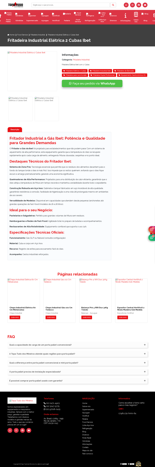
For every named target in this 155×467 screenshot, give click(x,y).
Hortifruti (56, 20)
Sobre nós (86, 406)
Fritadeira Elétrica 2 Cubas (76, 71)
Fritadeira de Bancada (125, 71)
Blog (145, 20)
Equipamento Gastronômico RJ (133, 75)
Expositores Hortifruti (125, 313)
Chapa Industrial (16, 313)
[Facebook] (138, 5)
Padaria (67, 20)
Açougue (45, 20)
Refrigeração (90, 20)
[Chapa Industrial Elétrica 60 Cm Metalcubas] (24, 290)
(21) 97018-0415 (52, 409)
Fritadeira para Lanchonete (76, 75)
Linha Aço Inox (102, 20)
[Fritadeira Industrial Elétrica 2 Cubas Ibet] (32, 71)
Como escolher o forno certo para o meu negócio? (131, 404)
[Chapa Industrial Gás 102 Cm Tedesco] (60, 290)
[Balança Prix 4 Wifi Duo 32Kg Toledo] (95, 290)
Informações (87, 444)
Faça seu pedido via (94, 83)
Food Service (78, 20)
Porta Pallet (8, 20)
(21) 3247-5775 (52, 406)
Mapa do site (87, 450)
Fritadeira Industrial (38, 35)
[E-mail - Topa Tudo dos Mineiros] (145, 5)
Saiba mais (15, 317)
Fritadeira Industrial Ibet (101, 71)
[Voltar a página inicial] (16, 5)
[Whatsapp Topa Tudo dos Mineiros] (126, 5)
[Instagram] (132, 5)
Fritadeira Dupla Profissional (104, 75)
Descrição (15, 130)
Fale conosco (87, 454)
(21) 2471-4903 (53, 403)
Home (12, 35)
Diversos (113, 20)
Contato (85, 447)
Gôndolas (19, 20)
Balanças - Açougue (89, 313)
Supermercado (32, 20)
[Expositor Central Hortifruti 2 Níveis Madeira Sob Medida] (131, 290)
